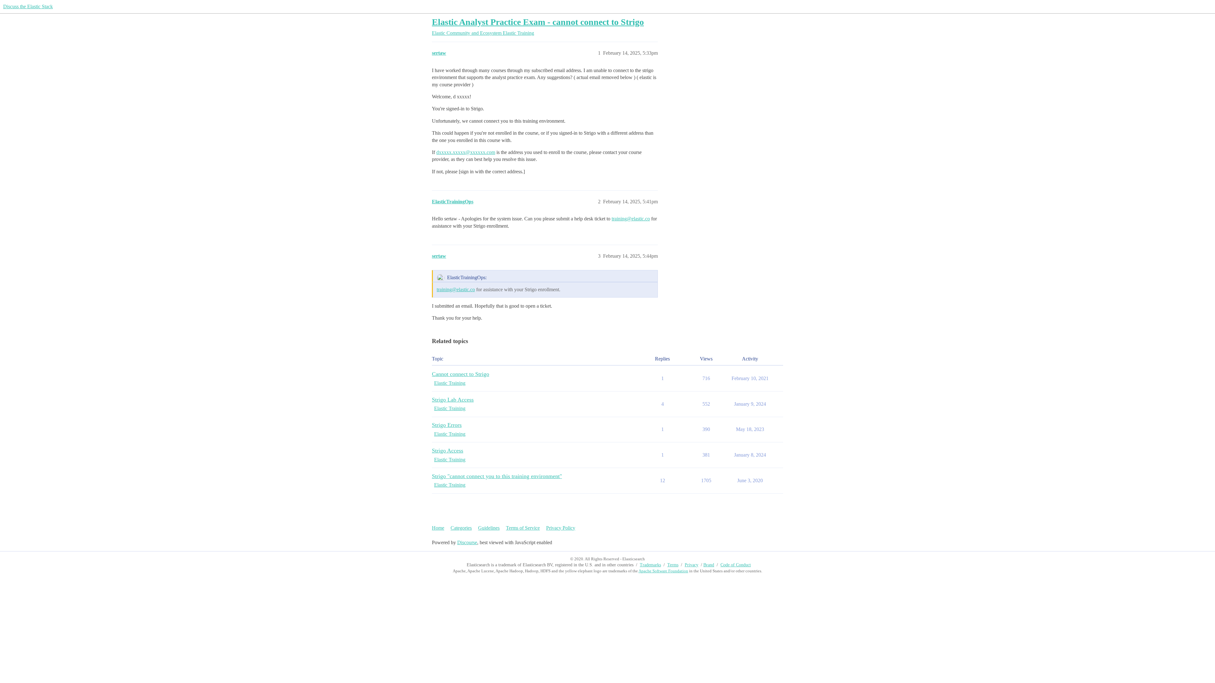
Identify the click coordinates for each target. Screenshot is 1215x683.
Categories (461, 528)
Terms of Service (523, 528)
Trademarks (650, 565)
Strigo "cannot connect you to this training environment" (497, 476)
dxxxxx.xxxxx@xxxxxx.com (465, 152)
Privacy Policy (560, 528)
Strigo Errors (447, 425)
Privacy (691, 565)
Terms (672, 565)
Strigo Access (447, 450)
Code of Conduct (735, 565)
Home (438, 528)
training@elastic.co (631, 218)
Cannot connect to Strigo (460, 374)
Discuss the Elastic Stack (28, 6)
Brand (708, 565)
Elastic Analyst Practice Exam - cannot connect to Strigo (538, 22)
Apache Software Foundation (663, 571)
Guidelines (489, 528)
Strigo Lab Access (453, 400)
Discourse (467, 542)
